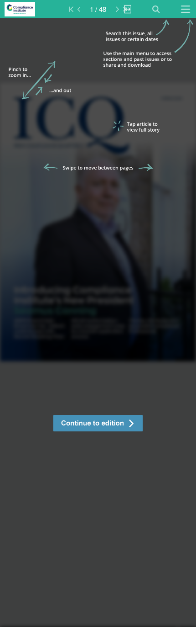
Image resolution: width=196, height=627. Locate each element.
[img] (98, 322)
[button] (98, 424)
